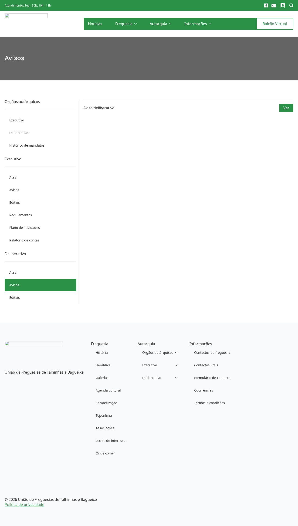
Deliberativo (18, 133)
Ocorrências (203, 390)
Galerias (102, 377)
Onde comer (105, 453)
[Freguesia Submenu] (136, 23)
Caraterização (106, 403)
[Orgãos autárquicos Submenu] (177, 352)
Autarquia (158, 23)
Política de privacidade (24, 504)
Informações (195, 23)
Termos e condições (209, 403)
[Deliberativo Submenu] (177, 377)
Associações (105, 428)
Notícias (95, 23)
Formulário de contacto (212, 377)
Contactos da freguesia (212, 352)
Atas (12, 177)
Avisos (14, 190)
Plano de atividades (24, 227)
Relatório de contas (24, 240)
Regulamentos (20, 215)
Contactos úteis (206, 365)
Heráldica (103, 365)
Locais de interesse (110, 440)
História (102, 352)
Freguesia (123, 23)
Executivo (16, 120)
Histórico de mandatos (26, 145)
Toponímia (104, 415)
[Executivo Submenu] (177, 365)
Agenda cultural (108, 390)
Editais (14, 202)
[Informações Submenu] (211, 23)
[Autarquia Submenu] (171, 23)
